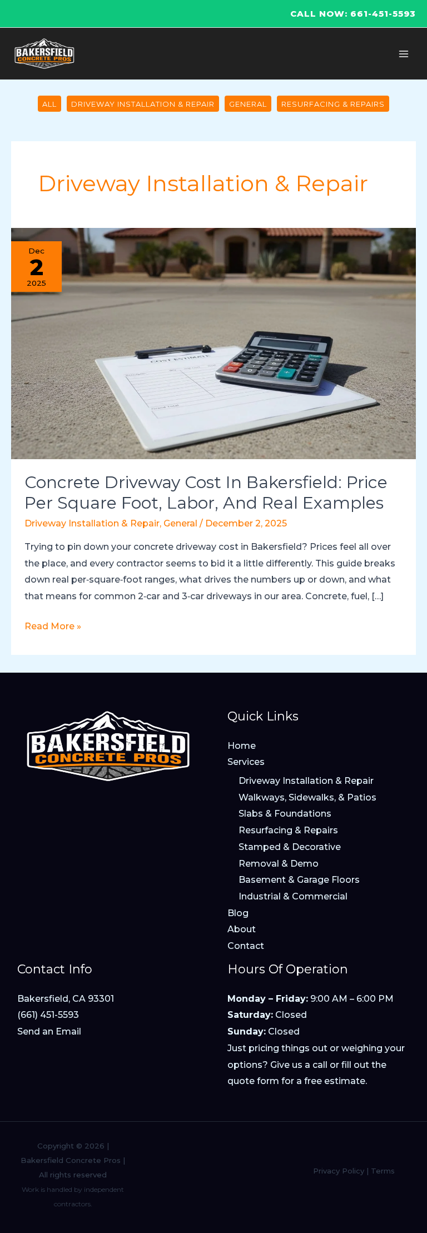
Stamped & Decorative (290, 847)
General (248, 104)
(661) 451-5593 (48, 1015)
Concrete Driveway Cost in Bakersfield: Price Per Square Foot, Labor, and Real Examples (206, 492)
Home (241, 745)
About (241, 929)
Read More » (52, 627)
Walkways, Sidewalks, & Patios (307, 797)
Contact (245, 946)
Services (246, 762)
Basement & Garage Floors (299, 879)
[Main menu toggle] (403, 54)
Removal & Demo (279, 863)
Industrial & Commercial (293, 896)
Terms (383, 1170)
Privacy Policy (338, 1170)
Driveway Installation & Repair (143, 104)
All (49, 104)
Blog (238, 913)
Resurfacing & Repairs (333, 104)
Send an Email (49, 1031)
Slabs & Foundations (285, 813)
